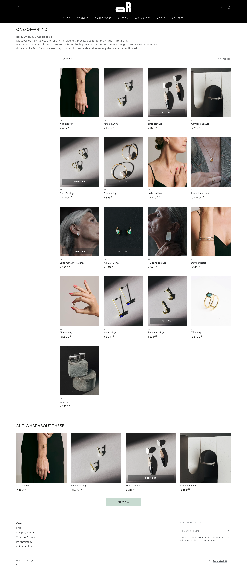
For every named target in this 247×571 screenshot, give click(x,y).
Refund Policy (24, 546)
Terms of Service (26, 537)
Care (19, 523)
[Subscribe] (229, 531)
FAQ (18, 528)
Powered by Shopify (24, 565)
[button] (18, 7)
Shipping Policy (25, 532)
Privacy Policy (24, 541)
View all (123, 502)
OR (25, 561)
